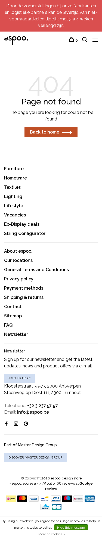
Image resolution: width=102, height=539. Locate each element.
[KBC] (45, 508)
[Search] (85, 40)
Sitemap (13, 315)
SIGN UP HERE (19, 378)
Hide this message (71, 527)
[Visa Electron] (56, 500)
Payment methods (23, 288)
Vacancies (15, 215)
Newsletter (16, 334)
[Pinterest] (26, 424)
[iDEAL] (11, 500)
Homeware (15, 178)
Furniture (14, 168)
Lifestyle (13, 205)
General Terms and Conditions (36, 269)
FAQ (8, 325)
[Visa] (34, 500)
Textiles (12, 187)
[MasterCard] (22, 500)
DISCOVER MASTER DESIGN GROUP (35, 457)
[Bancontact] (45, 500)
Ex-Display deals (21, 224)
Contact (12, 306)
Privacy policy (18, 278)
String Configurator (24, 233)
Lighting (13, 196)
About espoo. (18, 251)
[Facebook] (6, 424)
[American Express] (90, 500)
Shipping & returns (24, 297)
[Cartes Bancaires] (56, 508)
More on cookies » (51, 534)
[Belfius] (78, 500)
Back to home (44, 132)
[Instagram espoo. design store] (16, 424)
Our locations (18, 260)
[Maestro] (67, 500)
